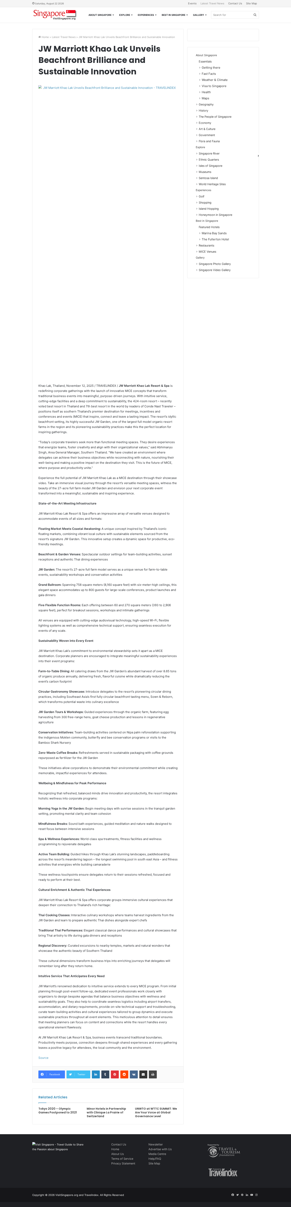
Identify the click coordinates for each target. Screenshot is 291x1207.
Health (206, 92)
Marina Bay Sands (214, 233)
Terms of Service (122, 1158)
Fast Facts (209, 74)
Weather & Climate (215, 80)
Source (43, 1058)
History (203, 110)
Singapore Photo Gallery (215, 263)
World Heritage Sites (212, 184)
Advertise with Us (160, 1149)
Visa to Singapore (214, 86)
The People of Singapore (215, 116)
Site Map (251, 3)
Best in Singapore (173, 14)
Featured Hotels (209, 227)
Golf (201, 196)
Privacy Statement (123, 1163)
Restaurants (206, 245)
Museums (205, 172)
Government (207, 135)
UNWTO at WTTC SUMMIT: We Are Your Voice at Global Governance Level (156, 1112)
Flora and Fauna (209, 141)
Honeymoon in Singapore (215, 214)
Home (45, 37)
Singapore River (209, 153)
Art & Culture (207, 129)
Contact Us (235, 3)
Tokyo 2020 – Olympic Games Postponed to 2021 (57, 1110)
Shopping (205, 202)
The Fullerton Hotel (215, 239)
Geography (206, 104)
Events (192, 3)
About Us (117, 1154)
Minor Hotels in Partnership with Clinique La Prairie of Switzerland (106, 1112)
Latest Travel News (212, 3)
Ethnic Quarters (209, 159)
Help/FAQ (154, 1158)
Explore (124, 14)
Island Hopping (209, 208)
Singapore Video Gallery (215, 270)
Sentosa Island (208, 178)
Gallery (198, 14)
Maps (205, 98)
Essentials (205, 61)
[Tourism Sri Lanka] (54, 15)
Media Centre (157, 1154)
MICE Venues (207, 251)
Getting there (211, 67)
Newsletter (155, 1144)
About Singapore (99, 14)
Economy (205, 122)
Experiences (146, 14)
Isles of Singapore (210, 165)
